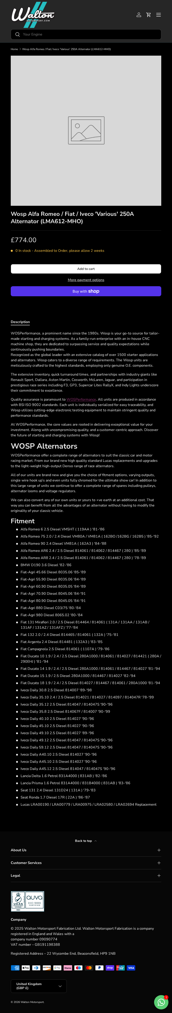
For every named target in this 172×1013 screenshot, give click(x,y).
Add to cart (86, 269)
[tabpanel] (86, 569)
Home (14, 49)
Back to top (84, 841)
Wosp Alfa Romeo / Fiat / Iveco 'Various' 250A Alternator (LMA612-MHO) (66, 49)
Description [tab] (20, 321)
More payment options (86, 279)
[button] (149, 15)
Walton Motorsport (32, 1002)
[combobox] (86, 34)
